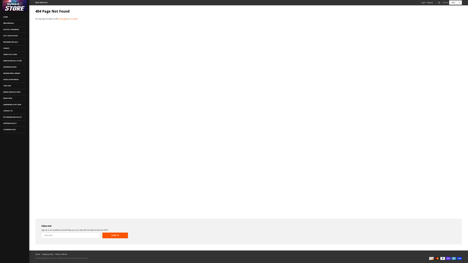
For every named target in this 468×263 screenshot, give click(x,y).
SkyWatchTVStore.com (48, 258)
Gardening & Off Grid (12, 105)
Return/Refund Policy (12, 117)
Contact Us (8, 111)
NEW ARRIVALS (41, 3)
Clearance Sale (9, 129)
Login (423, 3)
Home (5, 17)
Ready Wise (7, 98)
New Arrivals (8, 23)
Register (430, 3)
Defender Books (10, 67)
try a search (73, 19)
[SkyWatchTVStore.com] (14, 6)
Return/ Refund (61, 254)
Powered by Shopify (81, 258)
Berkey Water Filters (11, 92)
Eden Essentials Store (12, 61)
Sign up (115, 235)
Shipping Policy (9, 123)
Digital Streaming (11, 29)
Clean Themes (68, 258)
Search (37, 254)
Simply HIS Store (10, 54)
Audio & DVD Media (11, 79)
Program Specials (10, 42)
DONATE (6, 48)
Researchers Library (11, 73)
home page (62, 19)
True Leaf (7, 86)
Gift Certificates (10, 36)
